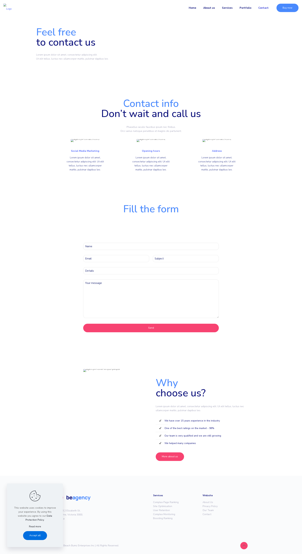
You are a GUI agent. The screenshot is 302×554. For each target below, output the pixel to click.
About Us (208, 502)
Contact (207, 514)
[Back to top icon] (244, 545)
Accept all (35, 535)
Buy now (287, 7)
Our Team (208, 510)
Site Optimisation (162, 506)
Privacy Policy (210, 506)
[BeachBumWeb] (7, 8)
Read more (35, 526)
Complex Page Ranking (166, 502)
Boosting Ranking (162, 518)
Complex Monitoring (164, 514)
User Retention (161, 510)
